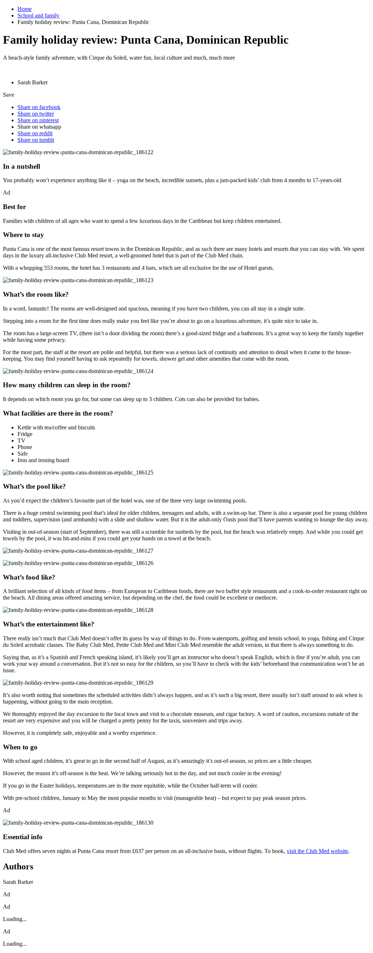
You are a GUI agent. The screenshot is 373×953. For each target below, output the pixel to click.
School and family (38, 15)
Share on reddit (34, 133)
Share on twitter (35, 114)
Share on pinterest (38, 120)
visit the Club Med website (317, 851)
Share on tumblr (35, 140)
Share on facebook (38, 107)
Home (24, 9)
